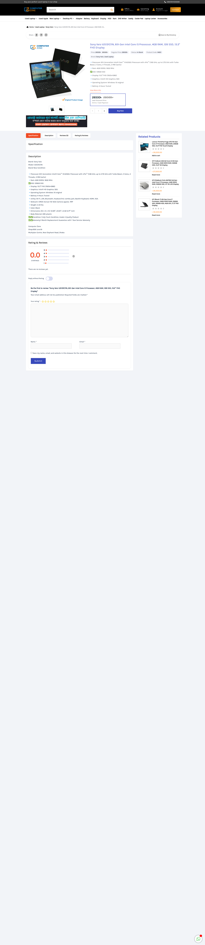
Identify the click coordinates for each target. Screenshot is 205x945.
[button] (175, 9)
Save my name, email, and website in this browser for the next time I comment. (65, 353)
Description (49, 135)
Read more (156, 175)
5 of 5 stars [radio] (54, 302)
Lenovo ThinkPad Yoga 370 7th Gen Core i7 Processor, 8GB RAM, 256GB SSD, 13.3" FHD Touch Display (165, 144)
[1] (198, 940)
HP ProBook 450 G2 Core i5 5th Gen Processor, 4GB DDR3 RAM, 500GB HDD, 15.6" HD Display (165, 163)
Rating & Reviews (81, 135)
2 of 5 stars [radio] (45, 302)
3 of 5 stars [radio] (48, 302)
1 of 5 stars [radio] (43, 302)
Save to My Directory (168, 35)
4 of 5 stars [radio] (51, 302)
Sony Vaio (49, 27)
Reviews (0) (64, 135)
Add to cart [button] (156, 155)
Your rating (35, 301)
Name (34, 342)
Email (82, 342)
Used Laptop (39, 27)
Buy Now (120, 111)
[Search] (112, 9)
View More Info (95, 90)
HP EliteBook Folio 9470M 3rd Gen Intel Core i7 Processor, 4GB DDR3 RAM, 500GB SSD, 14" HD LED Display (165, 182)
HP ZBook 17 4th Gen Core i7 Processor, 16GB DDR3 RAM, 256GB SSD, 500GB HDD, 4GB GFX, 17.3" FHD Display (165, 202)
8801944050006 (173, 2)
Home (31, 27)
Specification (33, 135)
